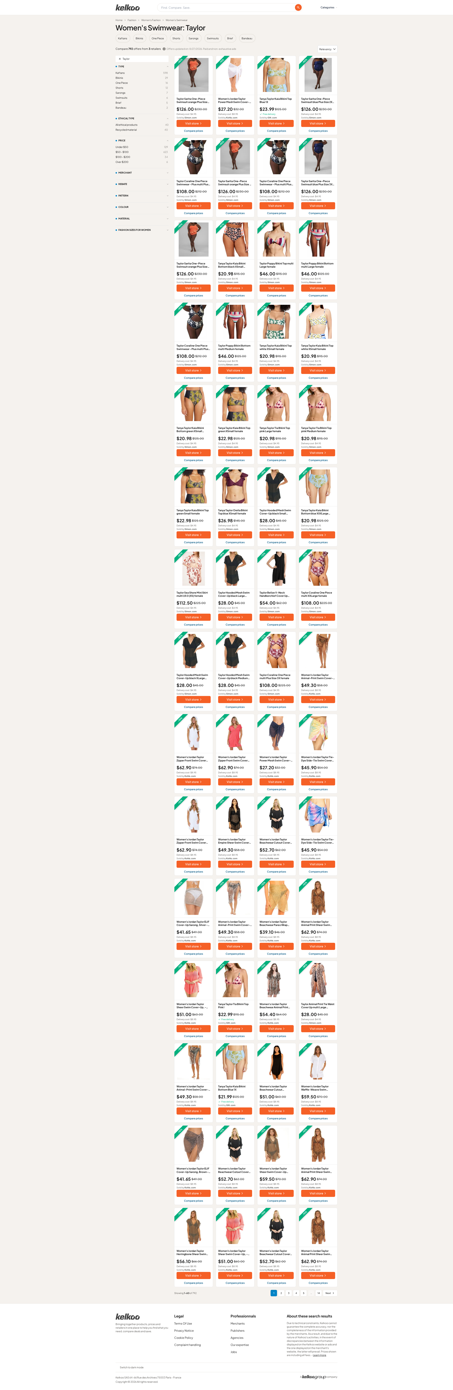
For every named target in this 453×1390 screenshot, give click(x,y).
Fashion (132, 20)
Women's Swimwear (176, 20)
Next (328, 1293)
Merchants (238, 1323)
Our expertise (240, 1345)
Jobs (234, 1352)
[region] (226, 38)
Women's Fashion (151, 20)
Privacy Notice (184, 1330)
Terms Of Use (183, 1323)
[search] (298, 7)
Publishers (237, 1330)
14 (319, 1293)
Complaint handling (187, 1345)
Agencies (237, 1337)
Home (119, 20)
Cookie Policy (183, 1337)
